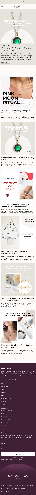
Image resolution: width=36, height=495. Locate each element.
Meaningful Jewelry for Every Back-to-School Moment (17, 346)
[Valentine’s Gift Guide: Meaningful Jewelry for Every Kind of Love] (18, 185)
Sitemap (23, 488)
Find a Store (4, 426)
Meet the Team (5, 423)
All (17, 71)
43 (23, 358)
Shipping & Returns (6, 420)
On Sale (3, 392)
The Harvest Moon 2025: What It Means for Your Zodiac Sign (17, 299)
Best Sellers (4, 386)
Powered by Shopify (6, 492)
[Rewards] (4, 486)
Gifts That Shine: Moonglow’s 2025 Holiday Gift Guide (15, 252)
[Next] (34, 2)
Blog (2, 395)
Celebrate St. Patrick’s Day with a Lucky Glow (16, 49)
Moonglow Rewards (6, 410)
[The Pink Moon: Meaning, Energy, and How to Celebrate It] (18, 92)
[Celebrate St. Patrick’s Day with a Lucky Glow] (18, 138)
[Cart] (33, 6)
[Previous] (2, 2)
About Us (4, 404)
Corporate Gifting (6, 398)
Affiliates (3, 401)
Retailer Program (6, 429)
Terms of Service (15, 459)
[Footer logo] (18, 474)
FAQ (2, 413)
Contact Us (4, 416)
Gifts (2, 389)
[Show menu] (2, 6)
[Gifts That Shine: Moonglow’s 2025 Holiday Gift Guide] (18, 232)
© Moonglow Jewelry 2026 (8, 485)
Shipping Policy (21, 485)
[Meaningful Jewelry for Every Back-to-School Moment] (18, 326)
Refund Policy (30, 485)
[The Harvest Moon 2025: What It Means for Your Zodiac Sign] (18, 279)
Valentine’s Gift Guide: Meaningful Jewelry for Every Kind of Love (15, 205)
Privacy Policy (5, 459)
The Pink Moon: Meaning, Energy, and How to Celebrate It (16, 112)
